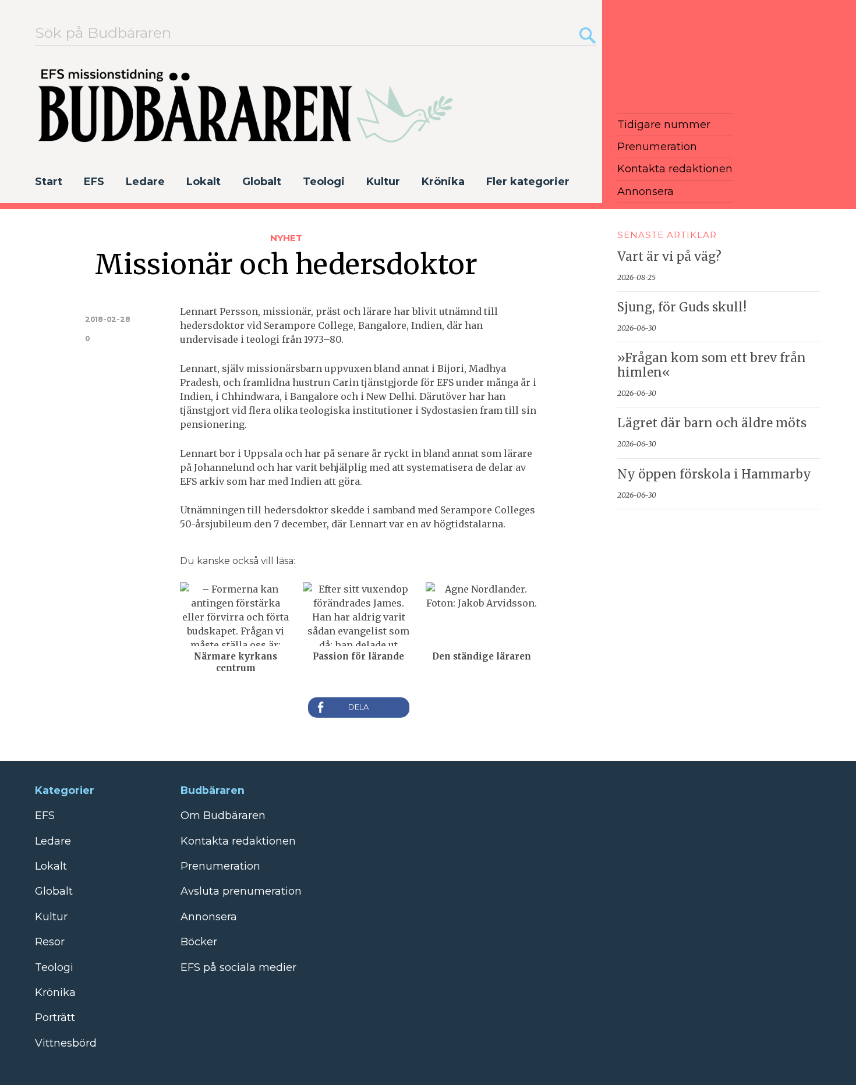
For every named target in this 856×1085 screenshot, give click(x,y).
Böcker (199, 941)
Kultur (383, 181)
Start (48, 181)
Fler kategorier (528, 181)
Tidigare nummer (663, 124)
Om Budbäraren (223, 815)
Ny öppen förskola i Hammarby (714, 474)
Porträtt (55, 1017)
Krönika (443, 181)
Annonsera (645, 191)
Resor (50, 941)
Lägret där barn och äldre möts (712, 423)
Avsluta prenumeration (241, 891)
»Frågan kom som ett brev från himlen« (711, 365)
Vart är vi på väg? (669, 256)
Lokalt (203, 181)
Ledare (145, 181)
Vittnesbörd (66, 1043)
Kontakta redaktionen (675, 168)
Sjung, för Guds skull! (682, 307)
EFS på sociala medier (238, 967)
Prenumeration (657, 146)
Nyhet (286, 237)
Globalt (261, 181)
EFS (94, 181)
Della (358, 707)
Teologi (324, 181)
